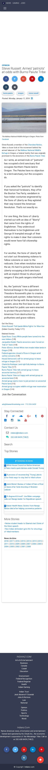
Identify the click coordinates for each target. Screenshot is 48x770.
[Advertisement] (24, 37)
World (24, 718)
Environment (24, 676)
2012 (40, 541)
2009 (17, 544)
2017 (12, 541)
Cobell (24, 668)
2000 (29, 546)
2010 (12, 544)
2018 (6, 541)
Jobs (23, 3)
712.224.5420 (30, 404)
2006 (34, 544)
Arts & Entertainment (24, 660)
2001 (23, 546)
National (24, 703)
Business (24, 663)
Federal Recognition (24, 679)
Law (24, 700)
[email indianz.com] (7, 432)
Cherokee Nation (35, 145)
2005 (40, 544)
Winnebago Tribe (33, 736)
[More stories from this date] (32, 98)
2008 (23, 544)
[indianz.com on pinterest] (42, 416)
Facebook (5, 139)
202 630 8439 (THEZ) (19, 437)
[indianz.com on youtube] (26, 420)
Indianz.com (29, 767)
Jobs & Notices (24, 697)
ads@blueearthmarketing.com (13, 404)
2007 (28, 544)
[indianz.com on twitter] (13, 416)
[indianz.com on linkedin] (19, 420)
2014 (29, 541)
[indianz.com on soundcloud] (21, 416)
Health (24, 684)
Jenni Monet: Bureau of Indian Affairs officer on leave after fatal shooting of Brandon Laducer (24, 487)
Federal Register (24, 681)
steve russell (33, 93)
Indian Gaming (24, 687)
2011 (6, 544)
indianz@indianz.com (19, 433)
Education (24, 671)
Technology (24, 716)
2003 (12, 546)
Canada (24, 666)
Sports (24, 713)
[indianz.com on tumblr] (36, 416)
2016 (17, 541)
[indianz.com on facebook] (7, 416)
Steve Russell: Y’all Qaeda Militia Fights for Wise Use (23, 326)
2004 (6, 546)
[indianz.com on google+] (29, 416)
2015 (23, 541)
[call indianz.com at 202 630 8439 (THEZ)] (7, 436)
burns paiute (8, 93)
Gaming (16, 3)
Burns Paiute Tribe (37, 156)
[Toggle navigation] (5, 8)
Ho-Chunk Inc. (27, 734)
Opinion (5, 65)
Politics (24, 710)
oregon (20, 93)
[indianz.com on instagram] (12, 420)
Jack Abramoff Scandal (24, 694)
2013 (34, 541)
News (8, 3)
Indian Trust (24, 691)
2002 (18, 546)
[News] (3, 3)
